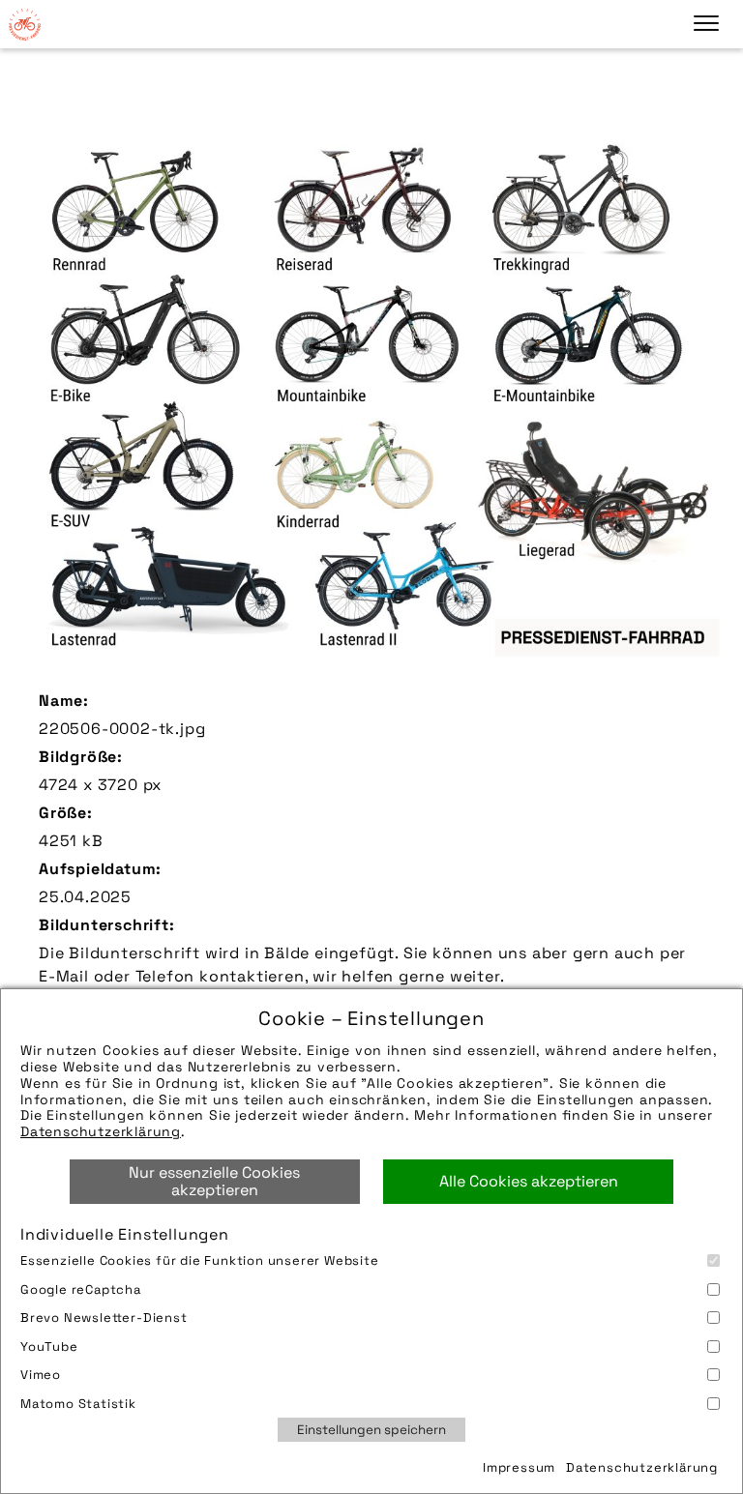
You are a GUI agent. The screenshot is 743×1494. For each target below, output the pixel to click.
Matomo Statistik (78, 1403)
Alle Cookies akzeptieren (528, 1181)
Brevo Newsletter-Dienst (104, 1317)
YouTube (49, 1346)
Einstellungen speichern (371, 1429)
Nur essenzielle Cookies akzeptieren (214, 1181)
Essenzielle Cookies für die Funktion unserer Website (199, 1260)
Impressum (519, 1467)
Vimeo (40, 1374)
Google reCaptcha (80, 1289)
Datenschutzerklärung (100, 1131)
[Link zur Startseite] (24, 24)
